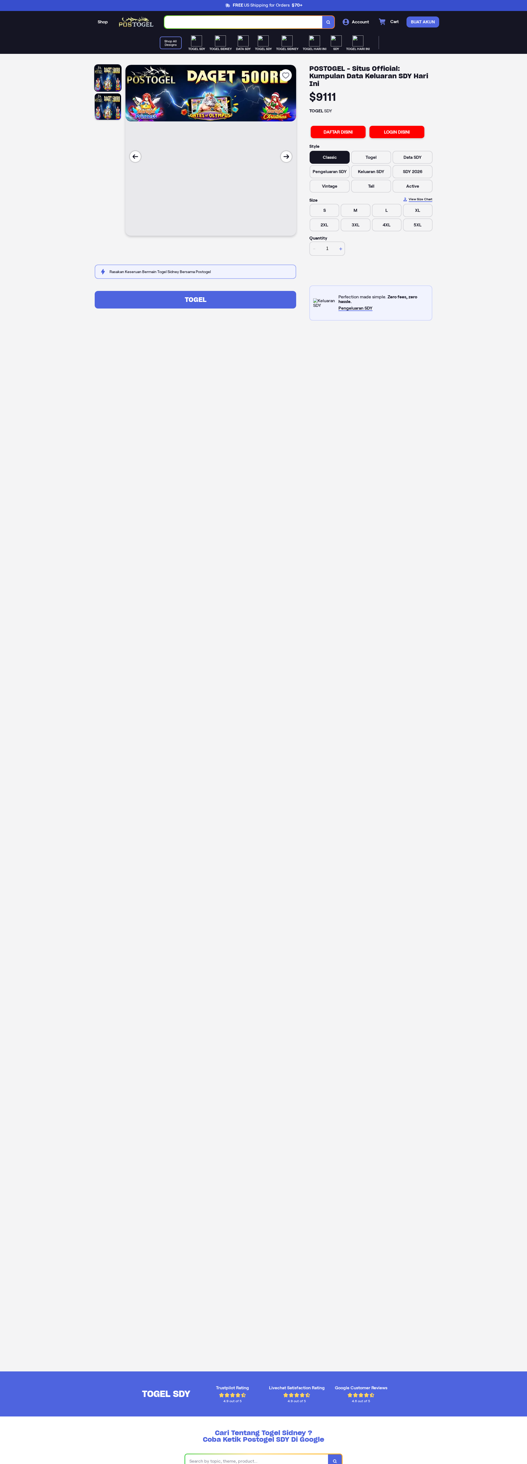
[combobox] (243, 22)
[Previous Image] (135, 156)
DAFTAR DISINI (338, 132)
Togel (195, 299)
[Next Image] (286, 156)
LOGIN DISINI (397, 132)
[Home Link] (136, 22)
